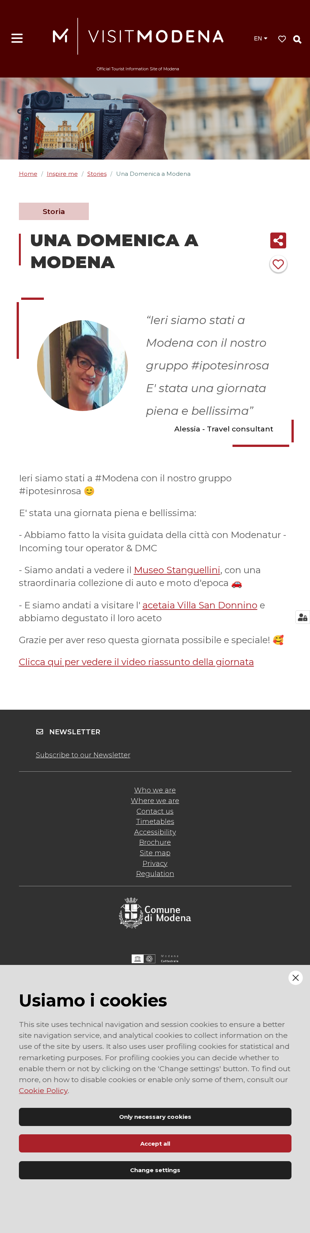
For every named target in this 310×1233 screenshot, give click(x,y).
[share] (278, 240)
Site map (155, 853)
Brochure (155, 842)
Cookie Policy (43, 1090)
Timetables (155, 821)
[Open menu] (17, 38)
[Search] (297, 39)
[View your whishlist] (282, 39)
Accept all (155, 1143)
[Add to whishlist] (278, 263)
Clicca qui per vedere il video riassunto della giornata (136, 661)
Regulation (155, 874)
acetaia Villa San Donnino (200, 605)
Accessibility (155, 832)
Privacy (155, 863)
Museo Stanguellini (177, 570)
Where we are (155, 801)
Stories (97, 174)
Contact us (155, 811)
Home (28, 174)
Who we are (155, 790)
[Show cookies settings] (302, 617)
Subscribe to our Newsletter (83, 755)
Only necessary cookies (155, 1116)
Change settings (155, 1170)
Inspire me (62, 174)
